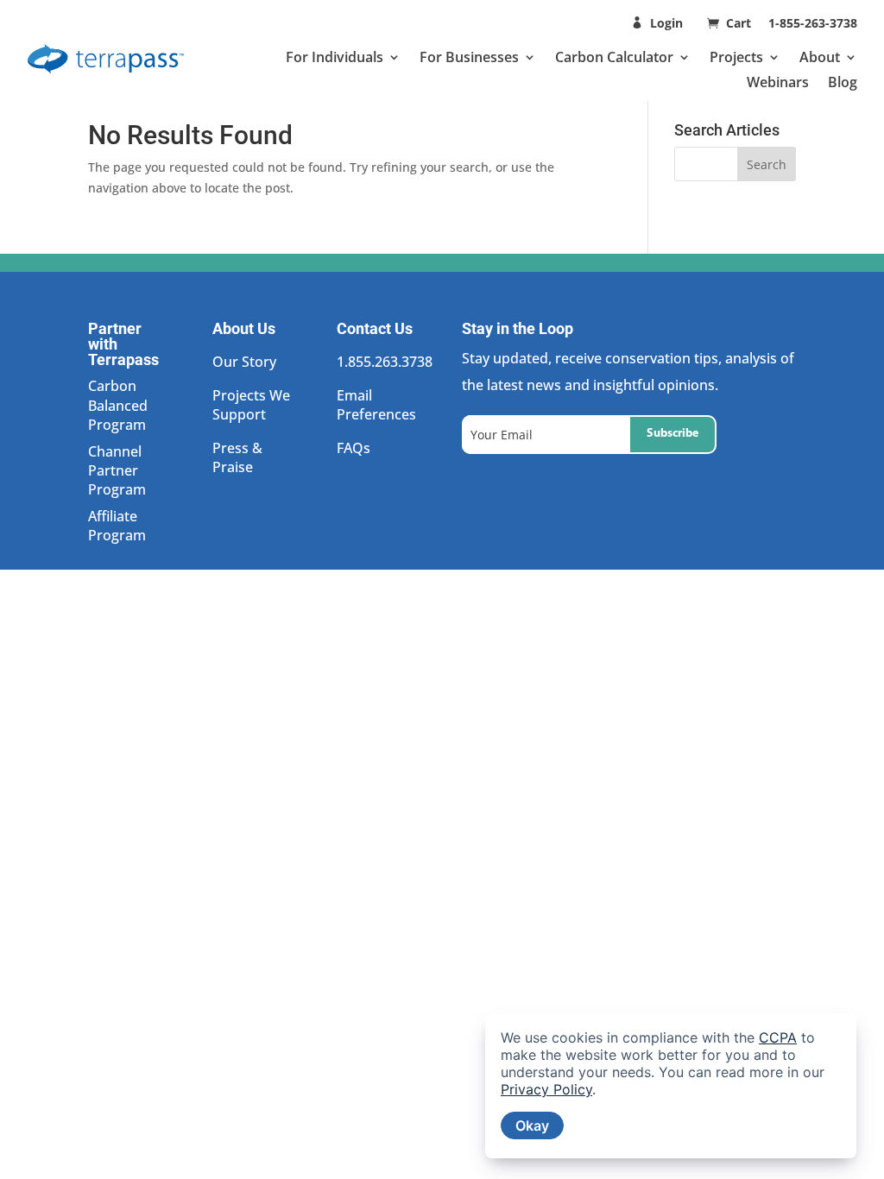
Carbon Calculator (614, 57)
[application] (670, 1085)
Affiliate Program (117, 526)
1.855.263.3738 (385, 361)
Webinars (778, 82)
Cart (740, 23)
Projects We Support (251, 405)
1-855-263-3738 (812, 23)
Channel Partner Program (117, 471)
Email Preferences (376, 405)
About (819, 57)
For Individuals (334, 57)
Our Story (244, 361)
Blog (842, 82)
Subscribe (672, 433)
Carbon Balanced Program (118, 405)
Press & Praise (237, 457)
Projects (736, 57)
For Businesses (469, 57)
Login (666, 23)
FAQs (353, 447)
